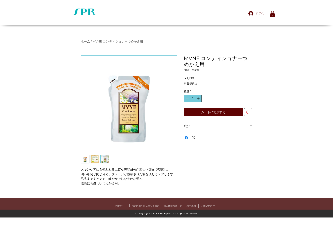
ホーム (85, 41)
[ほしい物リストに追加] (248, 112)
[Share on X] (193, 137)
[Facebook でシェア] (186, 137)
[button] (272, 14)
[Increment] (198, 98)
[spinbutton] (192, 98)
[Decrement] (186, 98)
